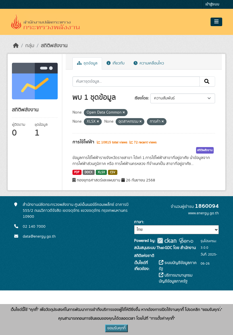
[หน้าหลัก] (16, 45)
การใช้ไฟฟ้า (83, 142)
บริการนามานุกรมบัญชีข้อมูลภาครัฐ (175, 278)
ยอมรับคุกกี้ (116, 328)
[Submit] (207, 81)
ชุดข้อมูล (89, 63)
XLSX (101, 172)
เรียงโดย (141, 98)
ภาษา (138, 222)
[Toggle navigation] (216, 22)
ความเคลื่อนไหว (151, 63)
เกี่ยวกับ (117, 63)
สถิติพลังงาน (54, 45)
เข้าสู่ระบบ (212, 4)
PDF (77, 172)
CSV (112, 172)
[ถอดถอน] (124, 112)
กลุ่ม (29, 45)
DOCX (89, 172)
